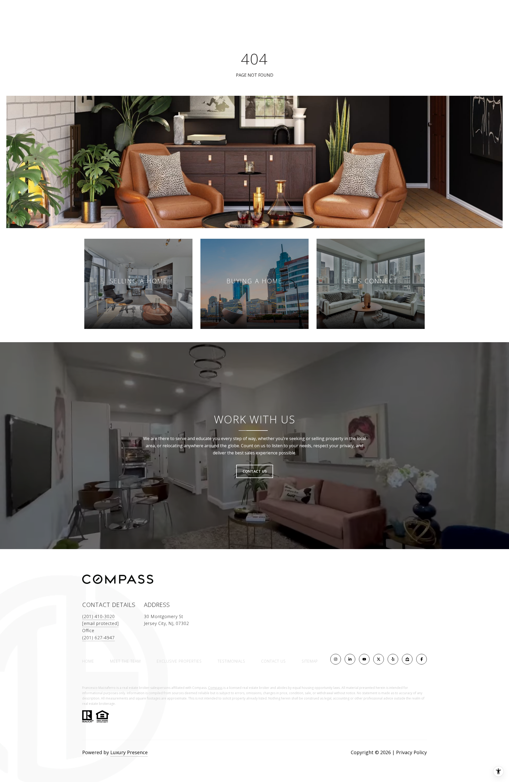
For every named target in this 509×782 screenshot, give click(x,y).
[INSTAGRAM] (335, 659)
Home (88, 661)
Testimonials (231, 661)
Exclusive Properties (179, 661)
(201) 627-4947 (98, 638)
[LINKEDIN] (350, 659)
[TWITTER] (378, 659)
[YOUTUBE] (364, 659)
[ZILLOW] (407, 659)
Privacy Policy (411, 752)
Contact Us (273, 661)
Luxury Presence (129, 752)
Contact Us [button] (255, 471)
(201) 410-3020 (98, 616)
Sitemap (310, 661)
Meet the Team (125, 661)
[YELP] (393, 659)
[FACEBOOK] (421, 659)
